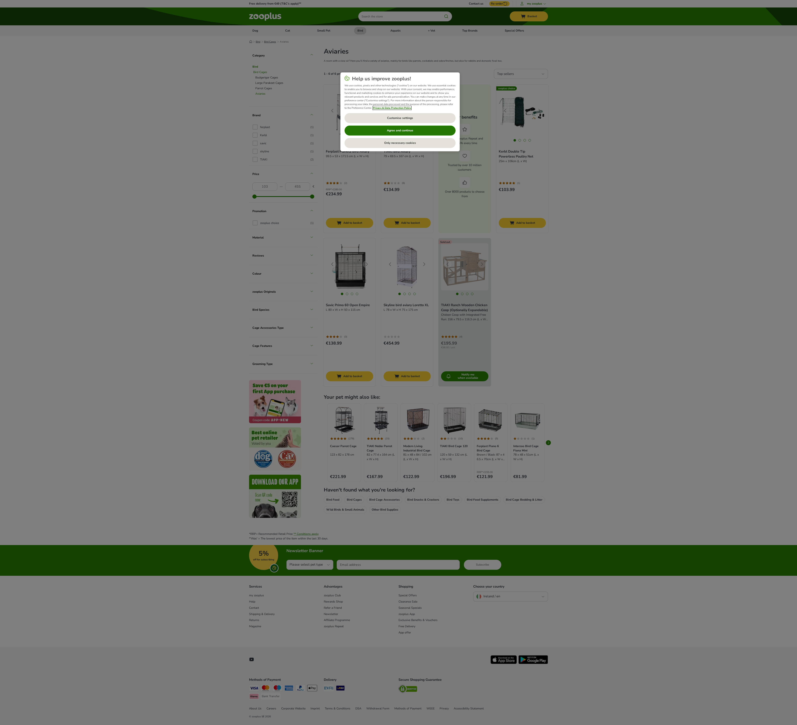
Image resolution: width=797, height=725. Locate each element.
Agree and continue (400, 130)
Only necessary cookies (400, 143)
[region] (400, 111)
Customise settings (400, 118)
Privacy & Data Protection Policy (392, 108)
